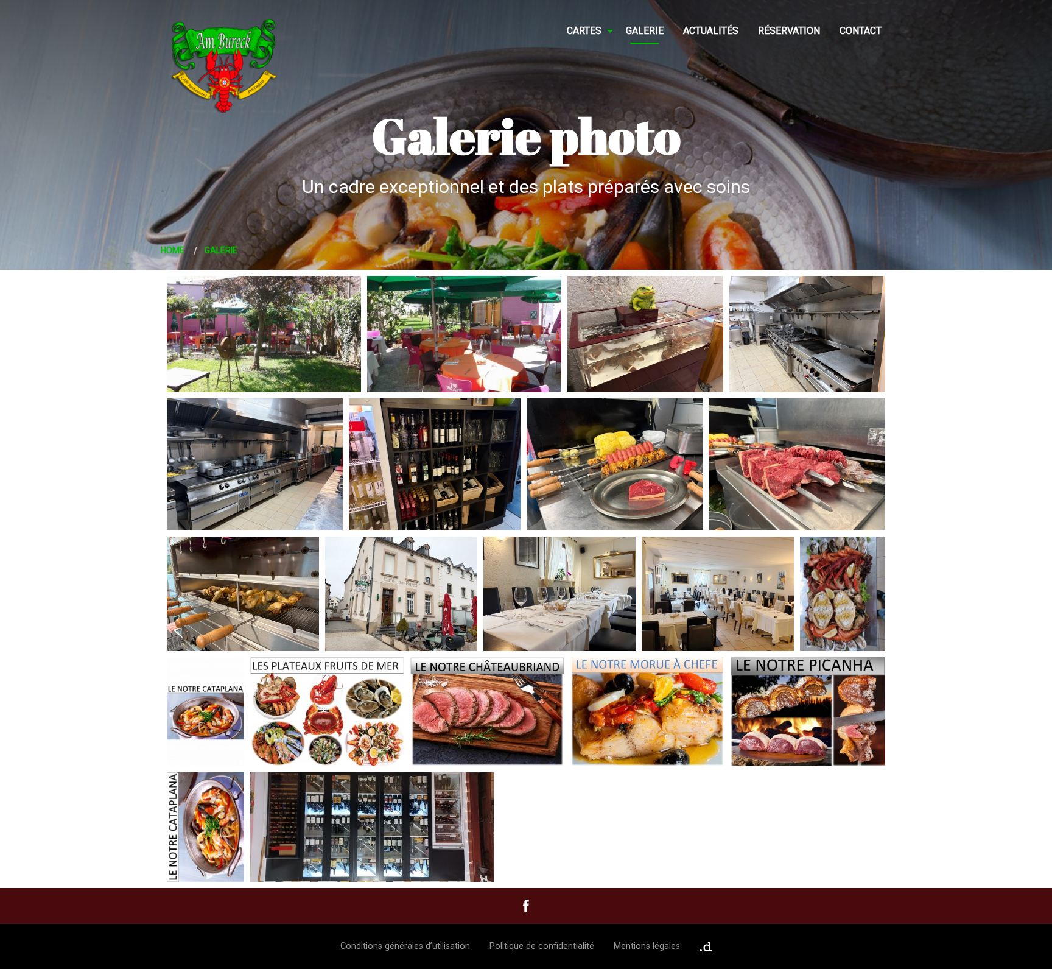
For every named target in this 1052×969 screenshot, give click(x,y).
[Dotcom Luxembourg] (705, 946)
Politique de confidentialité (541, 946)
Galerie (645, 31)
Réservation (789, 31)
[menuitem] (586, 31)
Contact (861, 31)
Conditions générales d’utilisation (405, 946)
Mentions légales (647, 946)
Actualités (710, 31)
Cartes (584, 31)
